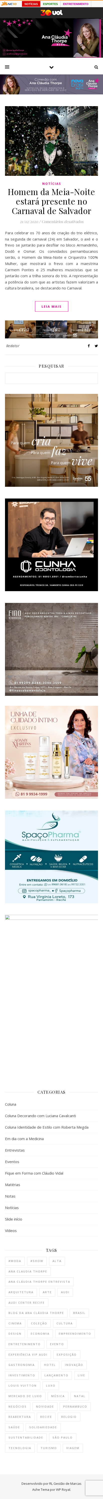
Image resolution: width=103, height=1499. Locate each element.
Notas (10, 1196)
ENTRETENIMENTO (75, 3)
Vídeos (11, 1230)
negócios (17, 1406)
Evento (57, 1344)
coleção (39, 1323)
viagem (73, 1448)
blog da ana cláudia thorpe (36, 1313)
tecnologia (19, 1448)
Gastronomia (21, 1365)
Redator (13, 345)
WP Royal (63, 1489)
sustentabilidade (25, 1437)
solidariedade (43, 1427)
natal (80, 1396)
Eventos (12, 1161)
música (58, 1396)
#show (36, 1261)
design (15, 1333)
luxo (51, 1385)
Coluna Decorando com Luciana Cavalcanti (40, 1115)
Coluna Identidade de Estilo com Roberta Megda (46, 1127)
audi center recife (26, 1302)
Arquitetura (21, 1292)
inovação (74, 1365)
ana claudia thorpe (27, 1271)
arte (47, 1292)
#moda (14, 1261)
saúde (14, 1427)
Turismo (48, 1448)
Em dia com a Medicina (24, 1138)
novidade (45, 1406)
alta (57, 1261)
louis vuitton (22, 1385)
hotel (50, 1365)
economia (40, 1333)
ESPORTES (50, 3)
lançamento (56, 1375)
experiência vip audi (28, 1354)
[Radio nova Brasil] (51, 92)
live (81, 1375)
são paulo (62, 1437)
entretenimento (24, 1344)
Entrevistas (15, 1150)
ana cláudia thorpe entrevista (39, 1281)
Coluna (10, 1104)
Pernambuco (75, 1406)
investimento (21, 1375)
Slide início (13, 1219)
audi (65, 1292)
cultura (64, 1323)
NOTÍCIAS (31, 3)
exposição (67, 1354)
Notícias (51, 184)
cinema (15, 1323)
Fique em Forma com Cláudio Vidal (34, 1173)
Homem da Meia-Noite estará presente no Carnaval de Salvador (51, 201)
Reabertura (19, 1417)
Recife (46, 1417)
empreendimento (75, 1333)
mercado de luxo (25, 1396)
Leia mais (52, 306)
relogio (69, 1417)
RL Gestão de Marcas (65, 1483)
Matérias (12, 1184)
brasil (79, 1313)
